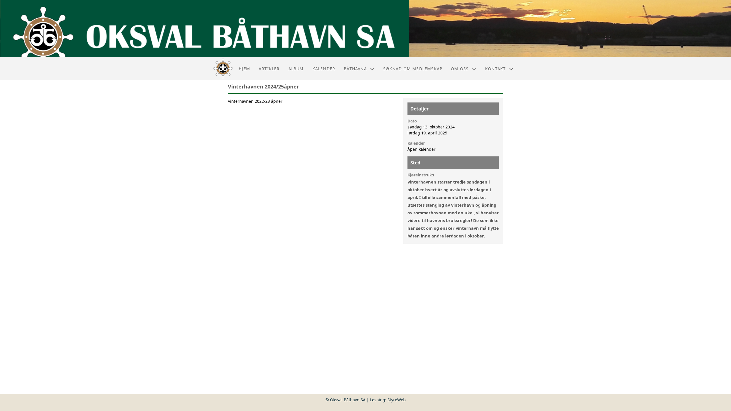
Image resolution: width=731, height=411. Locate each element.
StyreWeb (396, 399)
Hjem (244, 68)
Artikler (269, 68)
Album (296, 68)
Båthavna (355, 68)
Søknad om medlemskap (412, 68)
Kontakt (495, 68)
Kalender (324, 68)
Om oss (460, 68)
